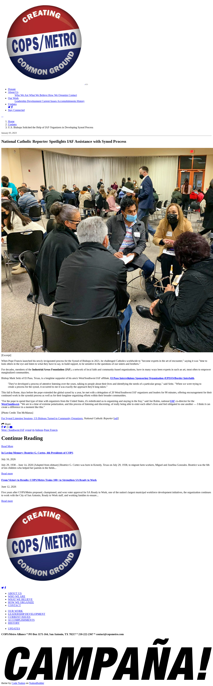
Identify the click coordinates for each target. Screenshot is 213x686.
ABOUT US (15, 593)
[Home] (43, 83)
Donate (12, 89)
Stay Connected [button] (16, 110)
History (81, 101)
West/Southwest (10, 404)
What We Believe (38, 95)
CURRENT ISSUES (19, 617)
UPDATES (14, 628)
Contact (73, 95)
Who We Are (22, 95)
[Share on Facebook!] (2, 427)
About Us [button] (13, 92)
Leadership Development (28, 101)
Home (11, 121)
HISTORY (14, 623)
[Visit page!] (9, 107)
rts (33, 430)
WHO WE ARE (16, 596)
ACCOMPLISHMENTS (21, 620)
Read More (7, 446)
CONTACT (14, 605)
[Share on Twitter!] (4, 427)
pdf (116, 418)
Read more (7, 473)
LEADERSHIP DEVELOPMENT (26, 614)
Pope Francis (51, 430)
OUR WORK (15, 611)
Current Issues (49, 101)
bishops (39, 430)
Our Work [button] (13, 98)
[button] (2, 115)
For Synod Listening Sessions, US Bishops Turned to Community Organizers (42, 418)
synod (28, 430)
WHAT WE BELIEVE (20, 599)
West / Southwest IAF (12, 430)
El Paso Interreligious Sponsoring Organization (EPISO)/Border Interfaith (152, 378)
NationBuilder (36, 683)
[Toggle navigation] (86, 84)
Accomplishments (67, 101)
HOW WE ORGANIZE (21, 602)
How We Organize (58, 95)
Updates (12, 104)
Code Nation (18, 683)
